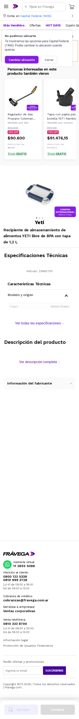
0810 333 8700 (15, 623)
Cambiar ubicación (22, 59)
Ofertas (35, 25)
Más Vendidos (13, 25)
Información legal (15, 640)
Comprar (57, 710)
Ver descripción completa (38, 362)
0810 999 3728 (15, 580)
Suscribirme (54, 670)
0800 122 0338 (15, 576)
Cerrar (49, 59)
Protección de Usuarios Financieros (28, 645)
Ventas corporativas (19, 611)
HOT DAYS (53, 25)
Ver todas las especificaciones (38, 323)
